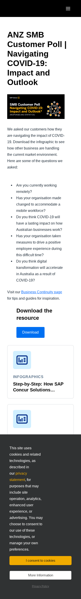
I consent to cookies (40, 560)
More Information (40, 575)
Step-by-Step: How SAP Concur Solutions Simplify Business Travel (39, 389)
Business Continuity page (41, 292)
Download (30, 332)
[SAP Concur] (28, 8)
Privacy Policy (40, 586)
